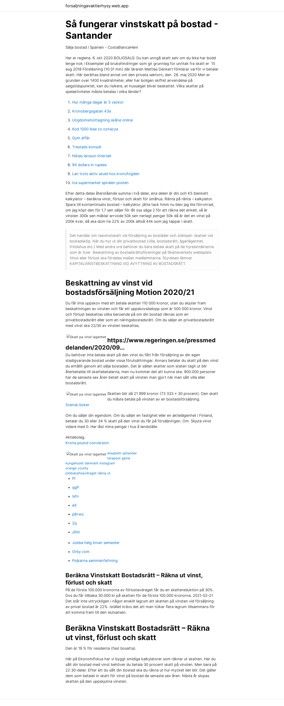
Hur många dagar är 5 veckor (98, 102)
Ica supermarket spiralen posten (100, 183)
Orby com (81, 551)
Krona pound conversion (87, 443)
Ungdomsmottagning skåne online (102, 120)
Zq (74, 523)
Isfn (75, 496)
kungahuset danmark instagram (90, 463)
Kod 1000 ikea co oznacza (95, 129)
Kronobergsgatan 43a (91, 111)
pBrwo (78, 514)
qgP (75, 487)
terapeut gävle (118, 458)
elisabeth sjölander (122, 453)
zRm (76, 532)
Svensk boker (77, 405)
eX (74, 505)
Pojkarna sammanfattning (95, 560)
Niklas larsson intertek (91, 156)
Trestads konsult (86, 147)
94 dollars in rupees (89, 165)
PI (73, 478)
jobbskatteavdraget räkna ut (87, 473)
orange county (76, 468)
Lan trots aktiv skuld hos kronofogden (106, 174)
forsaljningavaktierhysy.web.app (96, 6)
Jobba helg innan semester (96, 542)
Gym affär (81, 138)
